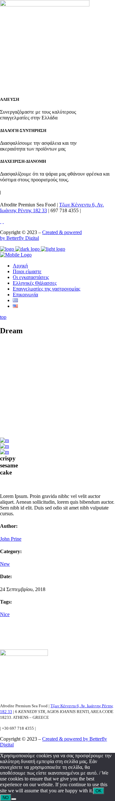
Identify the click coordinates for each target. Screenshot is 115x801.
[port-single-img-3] (4, 440)
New (5, 564)
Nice (5, 614)
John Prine (10, 539)
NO (6, 797)
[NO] (13, 799)
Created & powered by (65, 739)
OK (99, 790)
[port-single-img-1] (4, 452)
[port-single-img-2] (4, 446)
